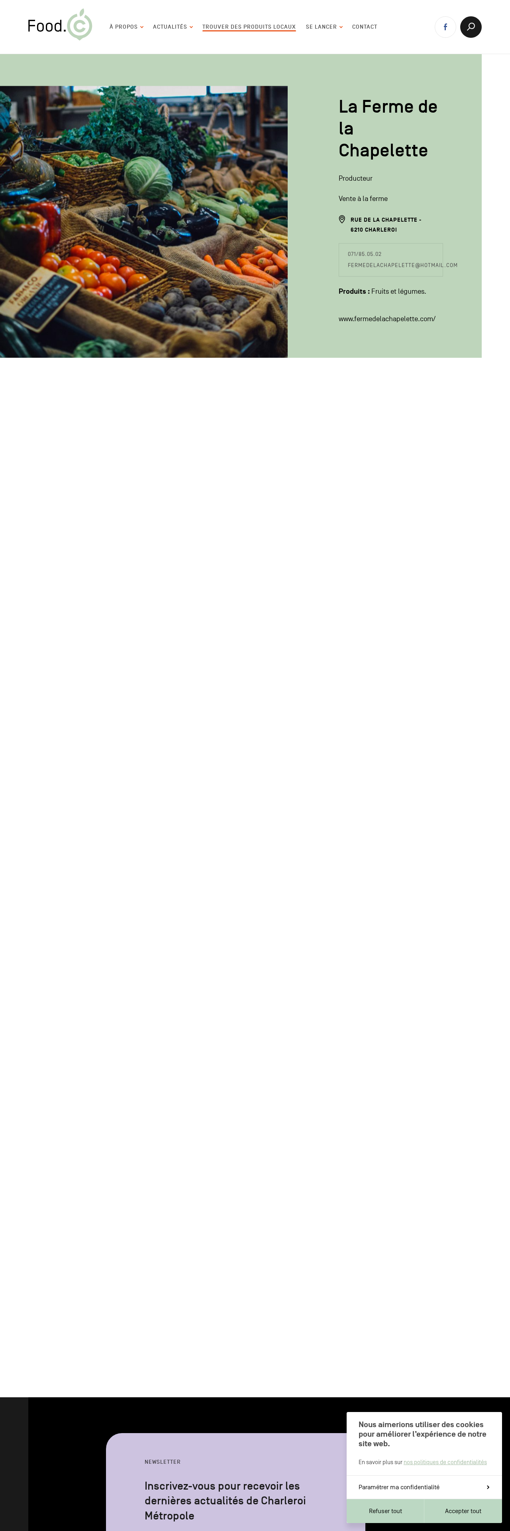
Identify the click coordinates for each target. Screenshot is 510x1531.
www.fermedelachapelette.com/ (387, 319)
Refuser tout (385, 1511)
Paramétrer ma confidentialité (399, 1487)
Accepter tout (463, 1511)
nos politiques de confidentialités (445, 1462)
